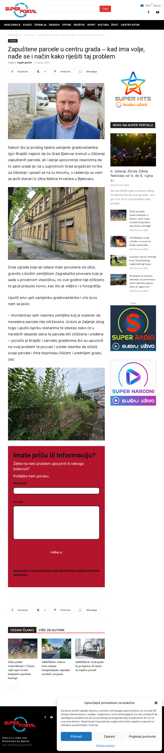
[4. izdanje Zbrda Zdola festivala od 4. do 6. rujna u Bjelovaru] (133, 149)
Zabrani (109, 736)
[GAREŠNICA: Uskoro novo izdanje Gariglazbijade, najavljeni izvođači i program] (56, 649)
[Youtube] (157, 12)
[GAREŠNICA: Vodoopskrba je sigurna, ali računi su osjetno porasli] (90, 649)
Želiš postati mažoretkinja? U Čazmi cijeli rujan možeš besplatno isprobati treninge (21, 670)
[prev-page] (10, 686)
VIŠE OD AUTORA (51, 630)
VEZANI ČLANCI (22, 630)
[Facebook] (148, 12)
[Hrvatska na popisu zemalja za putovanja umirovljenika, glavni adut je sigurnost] (118, 279)
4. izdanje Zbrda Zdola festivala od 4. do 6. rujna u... (131, 175)
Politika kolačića (105, 745)
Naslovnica (14, 35)
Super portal (24, 62)
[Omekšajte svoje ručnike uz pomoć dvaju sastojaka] (118, 241)
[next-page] (16, 686)
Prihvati (76, 736)
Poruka (18, 501)
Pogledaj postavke (142, 736)
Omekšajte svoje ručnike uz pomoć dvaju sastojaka (140, 241)
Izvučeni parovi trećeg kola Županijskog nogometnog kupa (142, 260)
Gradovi (28, 35)
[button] (156, 703)
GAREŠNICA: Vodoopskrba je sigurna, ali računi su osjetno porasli (89, 666)
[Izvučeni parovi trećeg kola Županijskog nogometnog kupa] (118, 260)
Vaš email (19, 483)
